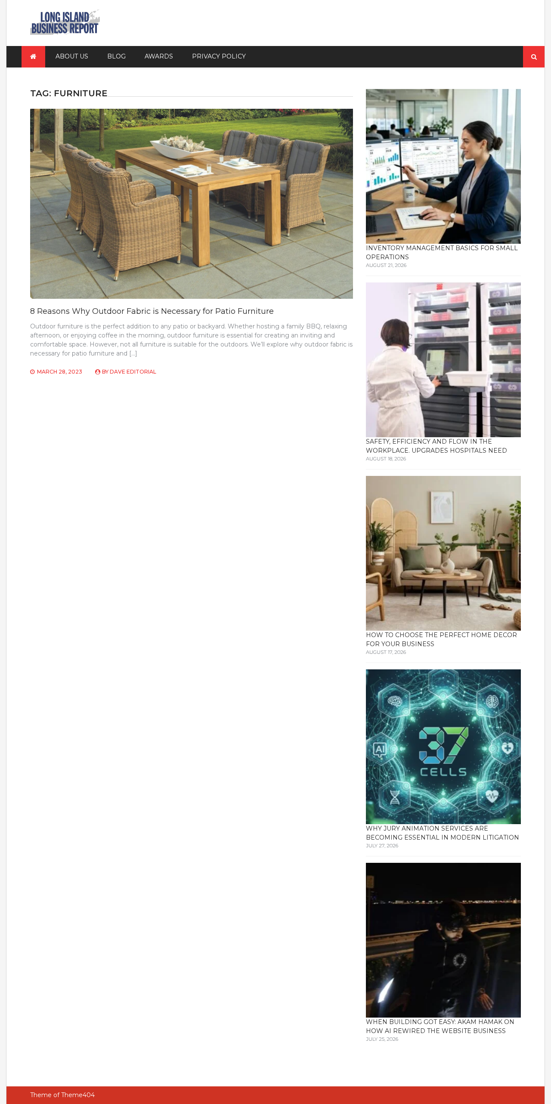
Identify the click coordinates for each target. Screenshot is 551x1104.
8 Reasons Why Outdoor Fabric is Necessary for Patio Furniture (152, 311)
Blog (116, 56)
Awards (159, 56)
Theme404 (78, 1095)
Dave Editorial (133, 371)
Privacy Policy (219, 56)
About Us (72, 56)
